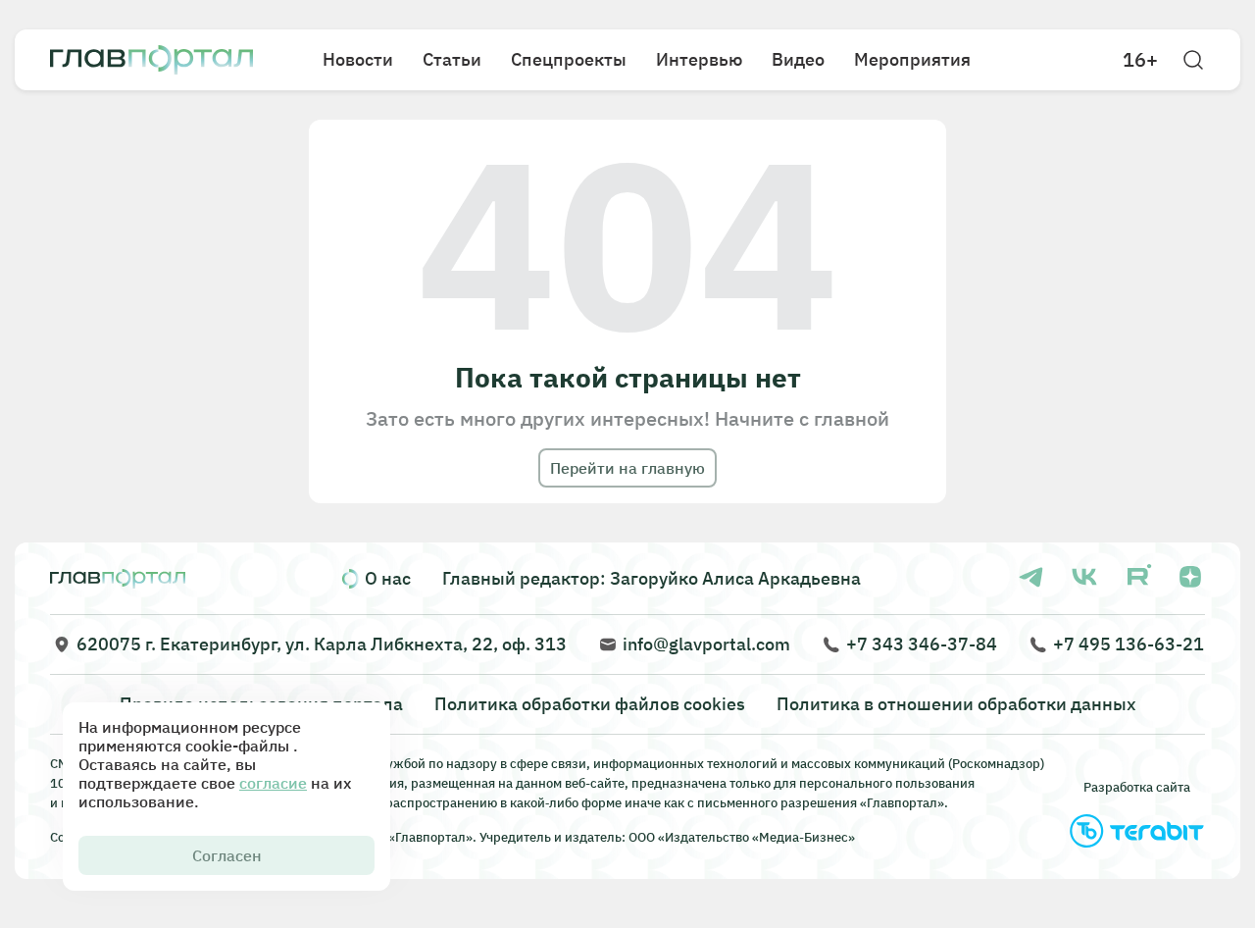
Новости (358, 59)
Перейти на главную (627, 468)
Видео (798, 59)
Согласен (227, 855)
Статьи (452, 59)
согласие (273, 783)
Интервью (699, 59)
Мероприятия (912, 59)
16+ (1140, 60)
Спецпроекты (569, 59)
